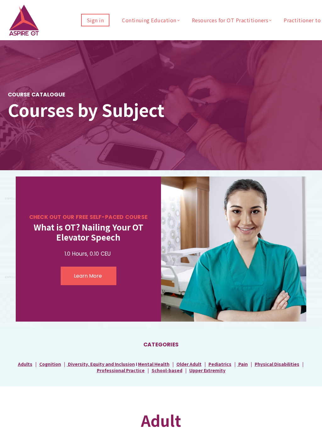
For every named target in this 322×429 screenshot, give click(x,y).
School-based (167, 370)
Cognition (50, 364)
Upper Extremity (207, 370)
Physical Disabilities (277, 364)
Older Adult (189, 364)
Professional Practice (121, 370)
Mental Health (153, 364)
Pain (242, 364)
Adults (25, 364)
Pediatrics (219, 364)
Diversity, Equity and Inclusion (101, 364)
